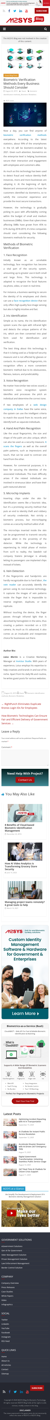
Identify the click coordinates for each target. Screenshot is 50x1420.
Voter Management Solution (13, 1255)
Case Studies (7, 1291)
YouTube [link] (5, 1328)
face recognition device (26, 300)
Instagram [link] (6, 1337)
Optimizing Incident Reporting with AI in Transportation (32, 1120)
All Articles (6, 1365)
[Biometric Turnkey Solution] (25, 1)
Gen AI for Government (11, 1250)
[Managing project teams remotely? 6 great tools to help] (25, 882)
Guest (24, 91)
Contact (4, 1369)
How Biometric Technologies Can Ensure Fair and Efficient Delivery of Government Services (24, 719)
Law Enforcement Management (15, 1263)
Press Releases (8, 1287)
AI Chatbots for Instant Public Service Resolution (32, 1132)
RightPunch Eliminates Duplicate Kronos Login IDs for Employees (21, 705)
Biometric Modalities (28, 94)
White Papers (7, 1296)
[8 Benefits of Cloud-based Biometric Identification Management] (25, 805)
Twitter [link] (4, 1319)
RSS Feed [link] (5, 1341)
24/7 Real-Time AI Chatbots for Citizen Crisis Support (32, 1170)
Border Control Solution (12, 1267)
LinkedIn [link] (5, 1324)
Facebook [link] (5, 1332)
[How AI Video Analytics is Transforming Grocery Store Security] (25, 844)
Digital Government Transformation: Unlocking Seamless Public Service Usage (32, 1159)
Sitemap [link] (5, 1373)
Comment (6, 747)
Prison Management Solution (14, 1259)
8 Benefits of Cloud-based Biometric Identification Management (19, 827)
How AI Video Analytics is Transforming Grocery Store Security (21, 866)
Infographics (7, 1304)
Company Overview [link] (10, 1283)
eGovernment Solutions (11, 1246)
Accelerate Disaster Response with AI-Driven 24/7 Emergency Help (32, 1146)
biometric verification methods (25, 135)
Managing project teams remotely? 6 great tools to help (25, 903)
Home (4, 1356)
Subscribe (41, 11)
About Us (5, 1361)
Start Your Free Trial (25, 1101)
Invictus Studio (23, 661)
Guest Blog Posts (11, 75)
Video (3, 1300)
